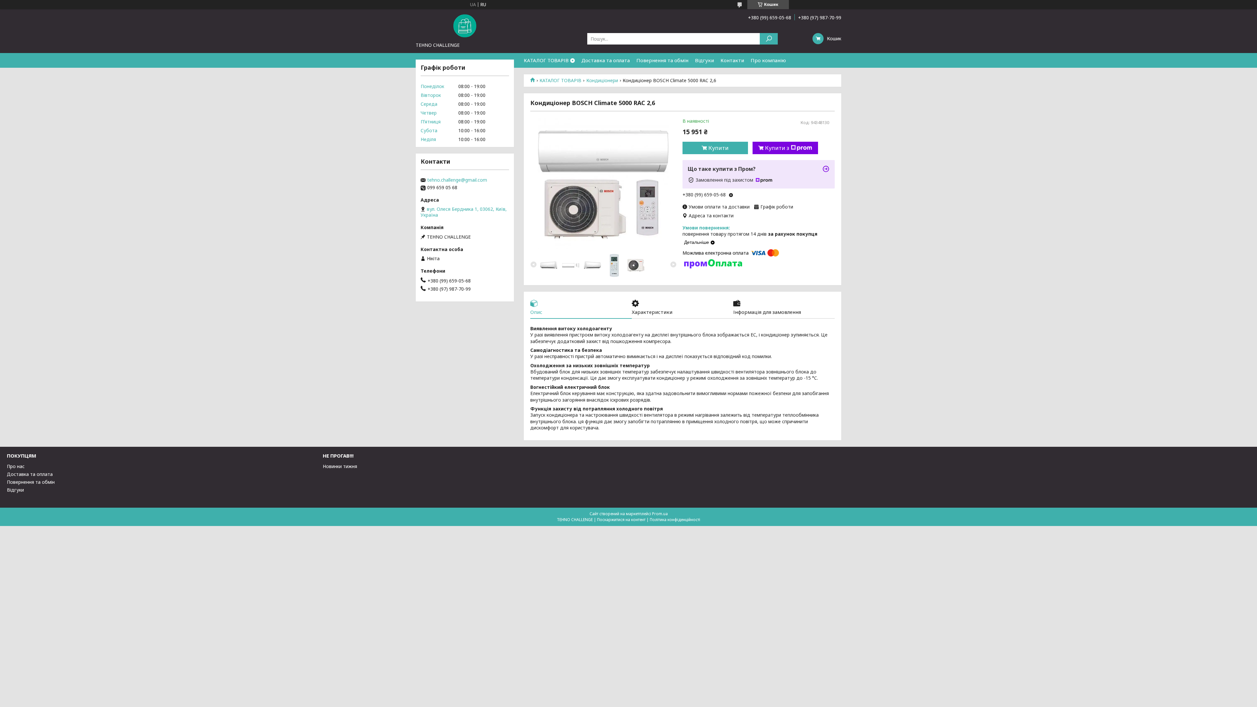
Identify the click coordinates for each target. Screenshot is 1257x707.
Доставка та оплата (605, 60)
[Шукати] (769, 39)
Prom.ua (660, 514)
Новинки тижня (340, 466)
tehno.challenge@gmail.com (457, 180)
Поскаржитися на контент (621, 519)
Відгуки (704, 60)
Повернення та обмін (662, 60)
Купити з (777, 148)
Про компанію (768, 60)
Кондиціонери (602, 80)
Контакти (732, 60)
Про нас (16, 466)
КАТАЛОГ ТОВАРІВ (546, 60)
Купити (718, 148)
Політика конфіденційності (675, 519)
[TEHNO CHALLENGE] (465, 25)
